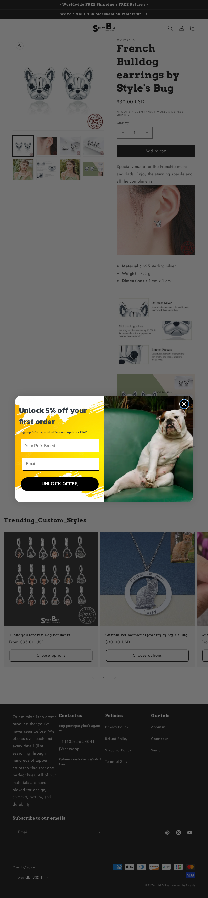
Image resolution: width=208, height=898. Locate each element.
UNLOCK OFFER (60, 484)
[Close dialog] (184, 404)
